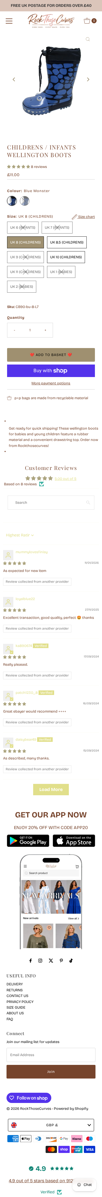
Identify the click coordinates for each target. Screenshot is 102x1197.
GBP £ (52, 1125)
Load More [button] (51, 789)
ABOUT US (15, 1013)
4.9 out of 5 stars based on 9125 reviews (51, 1180)
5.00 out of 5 (65, 478)
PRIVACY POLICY (20, 1002)
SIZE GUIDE (16, 1007)
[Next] (88, 79)
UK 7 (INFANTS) (57, 227)
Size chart (86, 217)
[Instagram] (40, 960)
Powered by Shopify (71, 1108)
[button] (19, 167)
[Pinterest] (61, 960)
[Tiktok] (71, 960)
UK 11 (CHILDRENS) (25, 272)
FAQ (10, 1019)
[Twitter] (51, 960)
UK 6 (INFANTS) (22, 227)
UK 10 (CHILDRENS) (66, 257)
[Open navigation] (9, 21)
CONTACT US (17, 996)
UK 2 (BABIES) (21, 286)
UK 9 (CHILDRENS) (25, 257)
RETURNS (15, 990)
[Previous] (14, 79)
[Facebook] (30, 960)
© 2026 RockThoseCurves (29, 1108)
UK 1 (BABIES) (61, 272)
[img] (14, 563)
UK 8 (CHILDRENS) (25, 242)
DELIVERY (15, 984)
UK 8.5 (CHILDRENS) (67, 242)
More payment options (50, 383)
